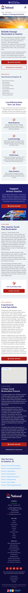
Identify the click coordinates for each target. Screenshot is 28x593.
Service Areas (8, 12)
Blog (14, 533)
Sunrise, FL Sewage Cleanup (8, 479)
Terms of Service (14, 578)
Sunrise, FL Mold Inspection (8, 474)
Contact (14, 537)
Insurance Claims (14, 532)
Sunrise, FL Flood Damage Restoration (11, 468)
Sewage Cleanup (14, 556)
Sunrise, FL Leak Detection (8, 471)
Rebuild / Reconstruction (14, 558)
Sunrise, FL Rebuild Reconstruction (10, 476)
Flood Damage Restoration (14, 552)
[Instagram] (10, 568)
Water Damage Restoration (14, 543)
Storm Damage (14, 550)
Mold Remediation (14, 547)
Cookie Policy (14, 580)
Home (2, 12)
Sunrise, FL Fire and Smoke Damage (10, 465)
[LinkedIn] (17, 568)
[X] (14, 568)
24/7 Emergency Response (14, 562)
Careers (14, 535)
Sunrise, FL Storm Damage (8, 482)
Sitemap (14, 581)
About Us (14, 526)
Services (14, 522)
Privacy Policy (14, 576)
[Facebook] (7, 568)
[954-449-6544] (9, 2)
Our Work (14, 528)
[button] (25, 7)
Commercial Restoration (14, 560)
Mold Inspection (14, 545)
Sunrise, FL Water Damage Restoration (11, 485)
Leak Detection (14, 554)
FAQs (14, 530)
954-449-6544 (15, 3)
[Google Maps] (20, 568)
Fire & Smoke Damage (14, 549)
